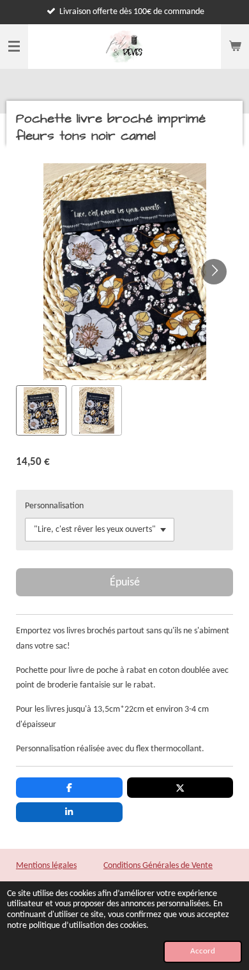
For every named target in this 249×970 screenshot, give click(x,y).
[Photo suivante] (214, 271)
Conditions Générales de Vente (158, 866)
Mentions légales (46, 866)
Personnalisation (54, 506)
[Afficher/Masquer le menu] (14, 46)
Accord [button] (202, 951)
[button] (41, 410)
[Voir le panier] (235, 46)
